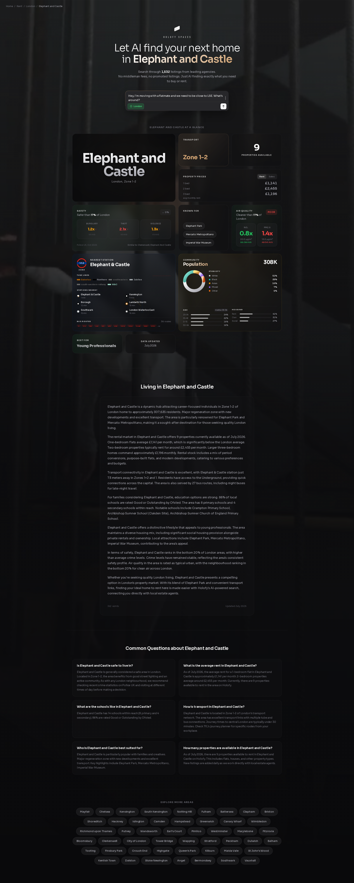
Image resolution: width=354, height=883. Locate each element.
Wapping (189, 841)
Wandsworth (148, 831)
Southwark (228, 860)
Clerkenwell (109, 841)
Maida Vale (231, 850)
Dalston (130, 860)
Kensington (127, 811)
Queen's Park (187, 850)
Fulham (206, 811)
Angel (181, 860)
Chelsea (104, 811)
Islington (138, 821)
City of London (136, 841)
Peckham (232, 841)
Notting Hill (184, 811)
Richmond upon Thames (96, 831)
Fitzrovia (268, 831)
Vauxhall (250, 860)
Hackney (117, 821)
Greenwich (207, 821)
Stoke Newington (156, 860)
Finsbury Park (113, 850)
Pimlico (196, 831)
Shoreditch (94, 821)
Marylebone (245, 831)
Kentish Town (107, 860)
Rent (19, 6)
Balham (272, 841)
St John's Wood (258, 850)
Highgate (163, 850)
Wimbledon (259, 821)
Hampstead (182, 821)
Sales (272, 176)
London (30, 6)
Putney (126, 831)
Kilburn (209, 850)
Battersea (227, 811)
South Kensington (156, 811)
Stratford (210, 841)
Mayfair (85, 811)
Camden (159, 821)
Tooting (90, 850)
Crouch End (139, 850)
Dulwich (253, 841)
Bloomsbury (84, 841)
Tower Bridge (164, 841)
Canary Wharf (233, 821)
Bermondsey (203, 860)
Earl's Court (174, 831)
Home (9, 6)
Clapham (249, 811)
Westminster (219, 831)
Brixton (269, 811)
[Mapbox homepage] (82, 198)
